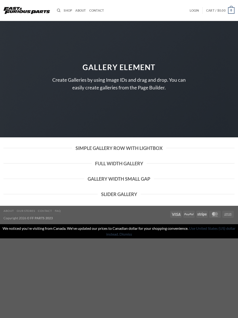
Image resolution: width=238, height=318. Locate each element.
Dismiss (125, 234)
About (80, 10)
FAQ (58, 211)
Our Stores (26, 211)
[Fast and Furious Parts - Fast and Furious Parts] (26, 10)
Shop (68, 10)
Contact (96, 10)
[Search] (58, 10)
